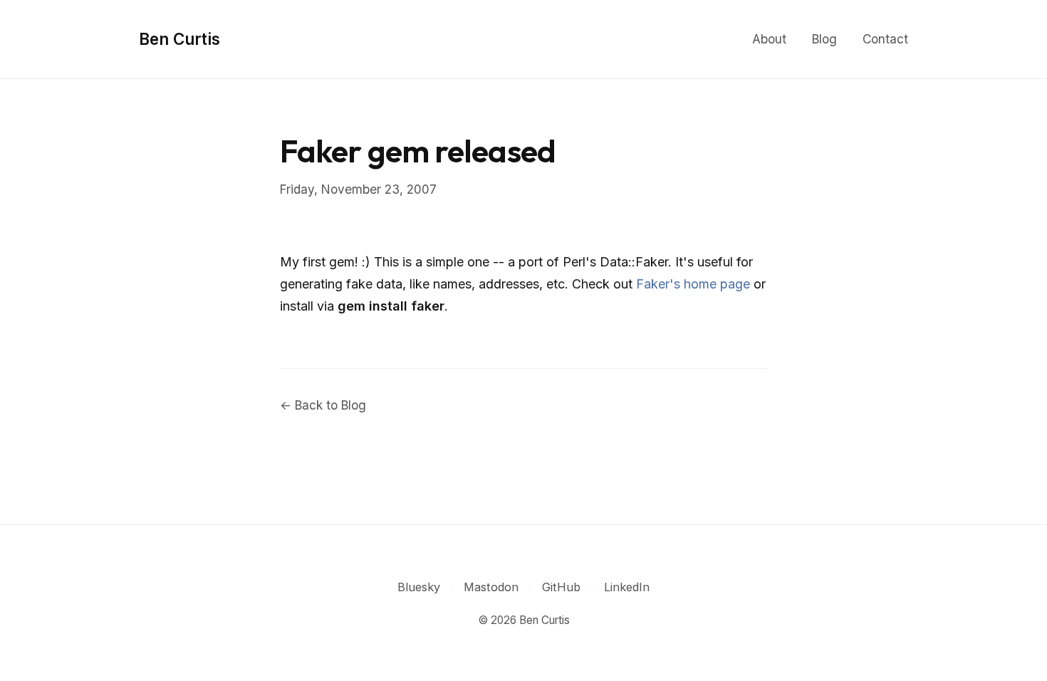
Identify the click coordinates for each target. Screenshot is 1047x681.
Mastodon (491, 587)
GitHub (561, 587)
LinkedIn (627, 587)
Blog (824, 38)
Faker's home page (693, 283)
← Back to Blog (323, 404)
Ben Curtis (179, 38)
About (769, 38)
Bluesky (418, 587)
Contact (885, 38)
